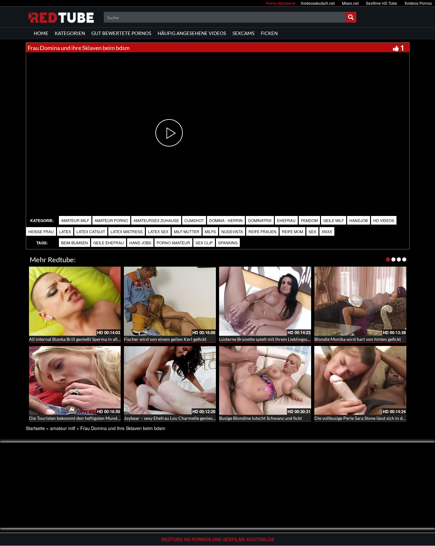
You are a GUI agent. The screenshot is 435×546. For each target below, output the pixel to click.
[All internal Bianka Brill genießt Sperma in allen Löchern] (75, 301)
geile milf (333, 220)
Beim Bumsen (74, 242)
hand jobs (140, 242)
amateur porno (111, 220)
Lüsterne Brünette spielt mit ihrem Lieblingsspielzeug (271, 339)
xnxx (327, 231)
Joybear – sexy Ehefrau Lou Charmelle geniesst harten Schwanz (186, 418)
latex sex (158, 231)
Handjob (358, 220)
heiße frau (41, 231)
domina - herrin (226, 220)
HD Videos (383, 220)
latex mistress (127, 231)
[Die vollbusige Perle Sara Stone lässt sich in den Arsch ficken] (360, 380)
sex (312, 231)
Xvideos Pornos (418, 3)
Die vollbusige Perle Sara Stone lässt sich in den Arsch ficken (373, 418)
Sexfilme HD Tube (381, 3)
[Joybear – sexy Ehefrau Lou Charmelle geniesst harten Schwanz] (170, 380)
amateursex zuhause (156, 220)
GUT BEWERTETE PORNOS (121, 33)
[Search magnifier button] (351, 17)
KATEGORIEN (70, 33)
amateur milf (75, 220)
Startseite (35, 428)
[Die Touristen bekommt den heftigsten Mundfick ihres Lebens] (75, 380)
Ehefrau (286, 220)
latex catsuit (90, 231)
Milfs (210, 231)
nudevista (232, 231)
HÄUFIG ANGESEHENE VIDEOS (192, 33)
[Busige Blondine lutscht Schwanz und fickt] (265, 380)
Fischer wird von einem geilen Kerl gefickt (165, 339)
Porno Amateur (173, 242)
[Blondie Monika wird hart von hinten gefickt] (360, 301)
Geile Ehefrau (108, 242)
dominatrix (260, 220)
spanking (228, 242)
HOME (41, 33)
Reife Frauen (262, 231)
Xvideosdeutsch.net (318, 3)
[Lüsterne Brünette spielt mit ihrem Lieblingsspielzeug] (265, 301)
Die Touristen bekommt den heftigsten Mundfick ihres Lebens (89, 418)
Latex (65, 231)
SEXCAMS (243, 33)
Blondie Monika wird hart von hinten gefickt (357, 339)
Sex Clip (204, 242)
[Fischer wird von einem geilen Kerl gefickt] (170, 301)
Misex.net (350, 3)
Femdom (309, 220)
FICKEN (269, 33)
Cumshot (194, 220)
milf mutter (186, 231)
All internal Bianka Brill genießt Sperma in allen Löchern (84, 339)
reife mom (292, 231)
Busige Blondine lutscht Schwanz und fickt (260, 418)
